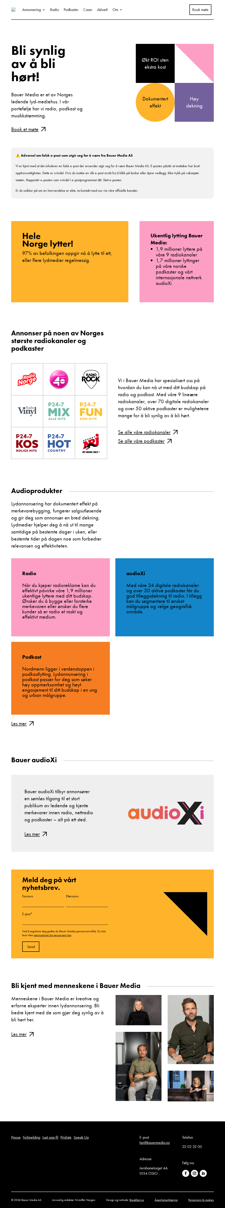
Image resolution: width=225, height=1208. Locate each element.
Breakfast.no (136, 1200)
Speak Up (81, 1137)
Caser (87, 9)
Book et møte (24, 129)
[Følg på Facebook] (185, 1173)
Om (115, 9)
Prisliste (65, 1137)
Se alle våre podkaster (141, 440)
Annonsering (31, 9)
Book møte (200, 9)
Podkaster (71, 9)
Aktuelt (102, 9)
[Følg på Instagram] (194, 1173)
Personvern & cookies (201, 1200)
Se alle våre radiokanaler (144, 432)
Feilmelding (31, 1137)
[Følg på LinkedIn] (203, 1173)
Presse (16, 1137)
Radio (54, 9)
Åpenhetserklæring (166, 1200)
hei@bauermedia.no (155, 1142)
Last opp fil (50, 1137)
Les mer (19, 723)
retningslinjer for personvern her (52, 935)
